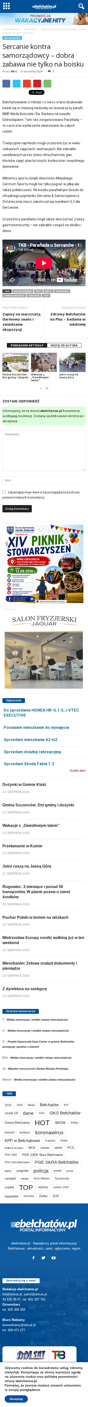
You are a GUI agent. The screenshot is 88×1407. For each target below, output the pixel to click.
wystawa (28, 1195)
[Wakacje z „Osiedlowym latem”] (44, 362)
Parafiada (62, 291)
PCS (70, 1148)
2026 (19, 1105)
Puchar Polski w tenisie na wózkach (35, 917)
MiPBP (58, 1147)
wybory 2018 (61, 1187)
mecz (48, 291)
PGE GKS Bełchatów (17, 1162)
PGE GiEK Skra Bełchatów (42, 1155)
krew (64, 1140)
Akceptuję (16, 1399)
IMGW (60, 1123)
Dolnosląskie (23, 291)
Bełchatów (49, 1105)
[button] (80, 6)
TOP (46, 295)
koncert (9, 1132)
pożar (69, 1170)
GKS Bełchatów (65, 1113)
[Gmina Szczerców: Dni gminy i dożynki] (15, 362)
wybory (43, 1187)
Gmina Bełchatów (17, 1122)
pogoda (22, 1170)
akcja (31, 1105)
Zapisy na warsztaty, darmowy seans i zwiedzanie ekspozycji (21, 322)
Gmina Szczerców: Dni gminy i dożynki (15, 375)
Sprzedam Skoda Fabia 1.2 (29, 763)
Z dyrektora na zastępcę (24, 989)
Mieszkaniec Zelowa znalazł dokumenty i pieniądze (39, 965)
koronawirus (49, 1132)
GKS (41, 1113)
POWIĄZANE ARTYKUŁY (27, 345)
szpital (9, 1187)
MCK (31, 1148)
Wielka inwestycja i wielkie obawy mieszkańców (37, 1019)
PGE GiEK (11, 1154)
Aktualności (30, 29)
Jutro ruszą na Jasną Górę (68, 375)
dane (28, 1113)
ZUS (56, 1196)
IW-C (14, 71)
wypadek (11, 1196)
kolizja (74, 1122)
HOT (38, 291)
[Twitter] (45, 1258)
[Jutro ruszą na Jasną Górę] (72, 362)
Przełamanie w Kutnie (22, 846)
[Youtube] (54, 1258)
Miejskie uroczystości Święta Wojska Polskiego (38, 1068)
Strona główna (10, 29)
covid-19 (11, 1113)
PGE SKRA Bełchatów (56, 1162)
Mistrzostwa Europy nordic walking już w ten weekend (43, 940)
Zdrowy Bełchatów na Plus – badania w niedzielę (68, 319)
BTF (66, 1105)
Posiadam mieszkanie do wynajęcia (36, 727)
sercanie (34, 295)
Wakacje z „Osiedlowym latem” (40, 377)
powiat (57, 1170)
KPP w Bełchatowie (22, 1140)
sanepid (10, 1178)
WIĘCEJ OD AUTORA (64, 345)
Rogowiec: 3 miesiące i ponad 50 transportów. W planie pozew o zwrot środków (36, 892)
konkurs (25, 1132)
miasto (45, 1147)
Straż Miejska (41, 1178)
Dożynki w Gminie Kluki (24, 784)
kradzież (50, 1140)
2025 (8, 1105)
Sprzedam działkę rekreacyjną (32, 751)
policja (41, 1170)
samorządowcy (14, 295)
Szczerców (62, 1178)
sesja (24, 1178)
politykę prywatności (61, 1376)
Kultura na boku (14, 1147)
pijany (8, 1170)
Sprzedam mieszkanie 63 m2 (30, 739)
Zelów (43, 1196)
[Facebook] (35, 1258)
